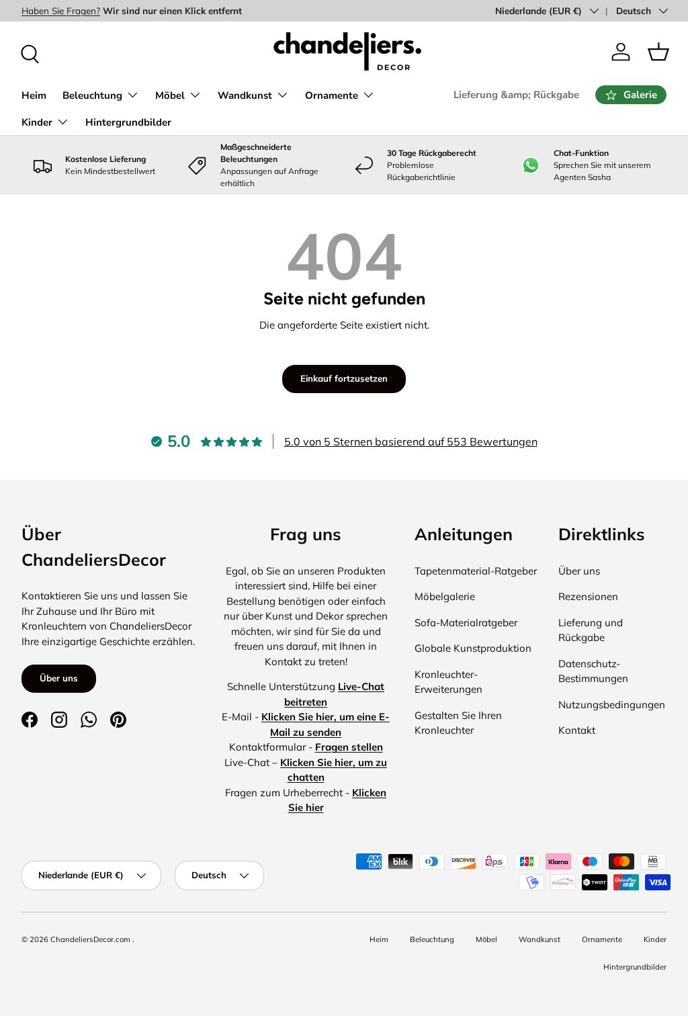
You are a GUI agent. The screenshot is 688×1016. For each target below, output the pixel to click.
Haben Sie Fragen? (61, 10)
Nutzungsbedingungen (611, 704)
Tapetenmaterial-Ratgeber (476, 570)
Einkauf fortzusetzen (344, 378)
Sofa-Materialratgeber (466, 622)
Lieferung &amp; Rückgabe (516, 94)
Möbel (486, 939)
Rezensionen (588, 596)
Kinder (655, 939)
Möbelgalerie (445, 596)
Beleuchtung (432, 939)
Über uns (59, 678)
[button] (658, 52)
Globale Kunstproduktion (473, 648)
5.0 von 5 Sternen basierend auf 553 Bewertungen (411, 441)
